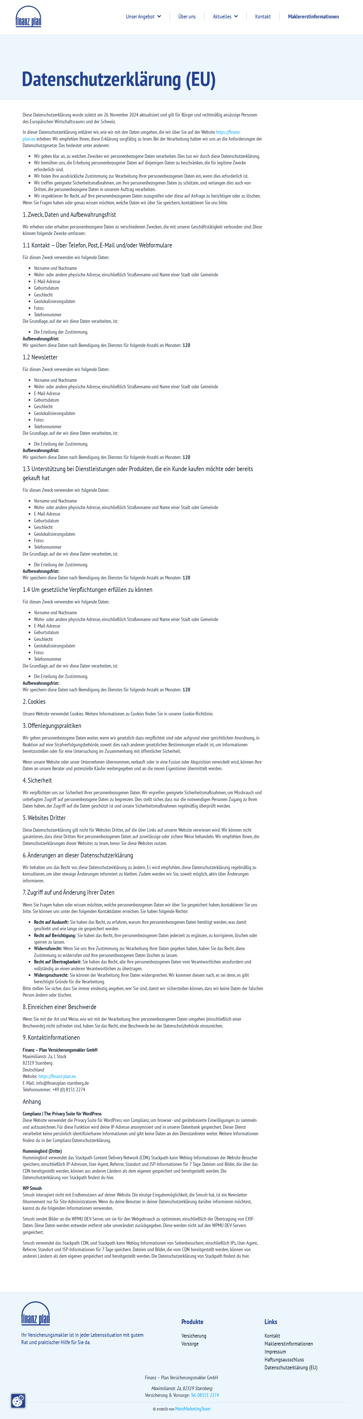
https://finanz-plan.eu (57, 1076)
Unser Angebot (140, 16)
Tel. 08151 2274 (205, 1395)
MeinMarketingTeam (192, 1408)
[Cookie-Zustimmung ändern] (18, 1401)
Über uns (187, 16)
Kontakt (263, 16)
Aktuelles (222, 16)
